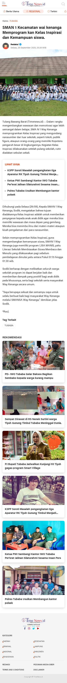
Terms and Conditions (13, 670)
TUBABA (9, 326)
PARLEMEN (39, 652)
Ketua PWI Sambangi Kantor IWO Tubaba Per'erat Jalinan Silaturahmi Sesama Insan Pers (32, 183)
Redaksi (6, 665)
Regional (34, 11)
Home (5, 21)
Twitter (33, 633)
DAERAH (6, 641)
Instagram (29, 633)
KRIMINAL (7, 647)
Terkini (53, 11)
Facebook (24, 633)
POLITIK (37, 657)
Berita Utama (12, 11)
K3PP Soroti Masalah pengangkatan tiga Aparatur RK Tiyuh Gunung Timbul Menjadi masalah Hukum (33, 172)
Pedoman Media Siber (44, 665)
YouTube (38, 633)
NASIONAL (7, 652)
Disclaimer (39, 670)
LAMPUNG (38, 647)
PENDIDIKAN (8, 657)
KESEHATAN (39, 641)
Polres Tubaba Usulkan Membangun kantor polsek (33, 193)
